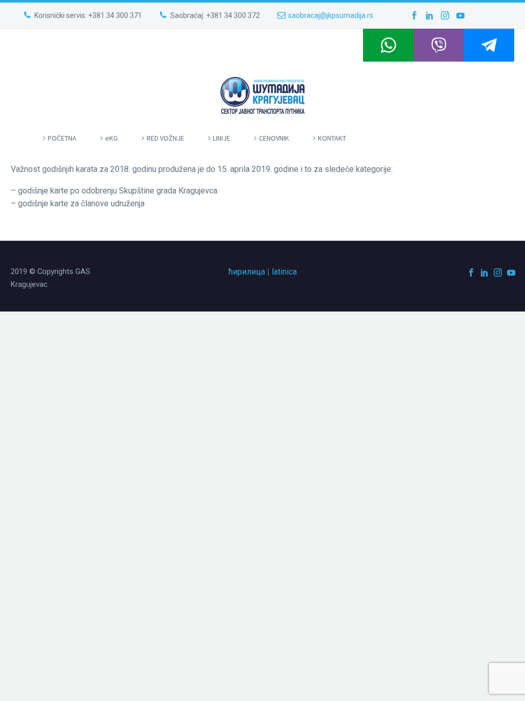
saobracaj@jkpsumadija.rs (330, 15)
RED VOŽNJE (165, 138)
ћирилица (247, 272)
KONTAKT (332, 138)
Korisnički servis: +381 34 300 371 (88, 15)
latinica (284, 272)
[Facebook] (414, 15)
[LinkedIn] (429, 15)
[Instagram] (445, 15)
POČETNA (62, 138)
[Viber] (439, 45)
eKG (111, 138)
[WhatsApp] (388, 45)
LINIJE (221, 138)
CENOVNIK (274, 138)
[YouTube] (460, 15)
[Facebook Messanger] (489, 45)
